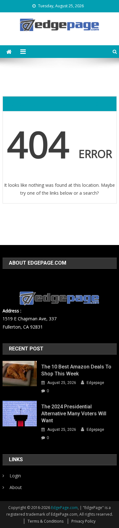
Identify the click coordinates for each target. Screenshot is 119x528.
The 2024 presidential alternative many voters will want (73, 414)
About (16, 487)
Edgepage (95, 382)
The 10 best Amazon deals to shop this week (76, 370)
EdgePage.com (64, 507)
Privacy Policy (83, 521)
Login (15, 476)
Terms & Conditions (45, 521)
